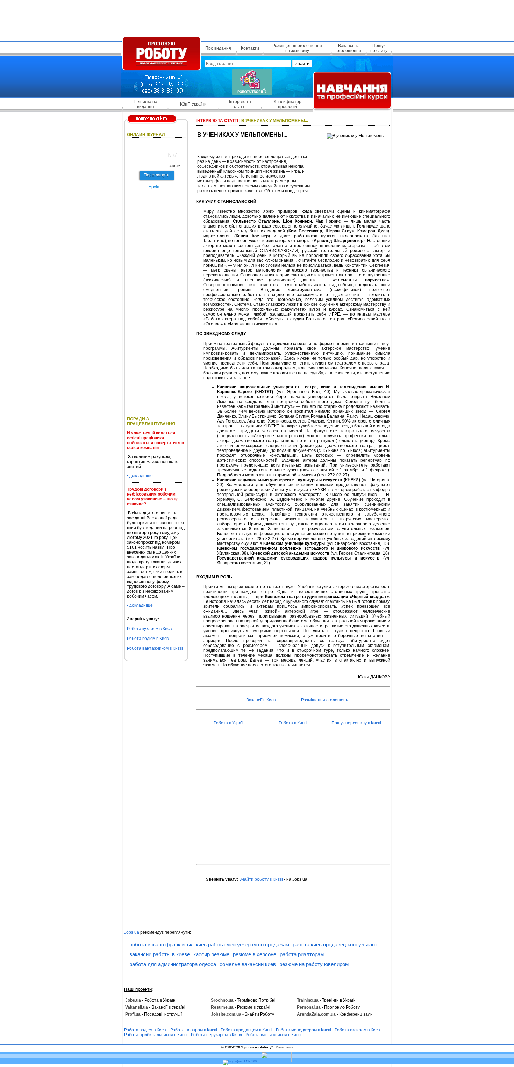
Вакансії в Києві (261, 700)
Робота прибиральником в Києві (155, 1034)
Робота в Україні (230, 723)
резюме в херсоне (254, 954)
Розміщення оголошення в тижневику (297, 48)
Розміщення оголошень (324, 700)
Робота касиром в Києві (358, 1030)
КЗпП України (193, 104)
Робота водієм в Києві (148, 638)
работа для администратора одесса (172, 964)
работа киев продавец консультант (335, 944)
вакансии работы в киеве (159, 954)
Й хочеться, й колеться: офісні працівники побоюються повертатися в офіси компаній (155, 440)
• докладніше (140, 475)
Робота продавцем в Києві (246, 1030)
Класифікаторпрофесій (287, 104)
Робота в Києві (293, 723)
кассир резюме (211, 954)
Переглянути (157, 175)
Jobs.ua (131, 932)
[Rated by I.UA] (276, 1061)
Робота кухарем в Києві (150, 628)
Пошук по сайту (378, 48)
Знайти (302, 63)
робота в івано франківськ (160, 944)
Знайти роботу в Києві (261, 879)
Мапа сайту (284, 1047)
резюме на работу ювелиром (314, 964)
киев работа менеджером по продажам (242, 944)
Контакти (250, 48)
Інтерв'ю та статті (240, 104)
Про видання (218, 48)
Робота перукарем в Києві (216, 1034)
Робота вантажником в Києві (155, 648)
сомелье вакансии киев (248, 964)
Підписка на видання (145, 104)
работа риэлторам (302, 954)
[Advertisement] (257, 19)
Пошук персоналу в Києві (356, 723)
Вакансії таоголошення (349, 48)
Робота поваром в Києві (193, 1030)
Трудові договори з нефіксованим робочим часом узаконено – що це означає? (153, 496)
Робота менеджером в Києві (303, 1030)
